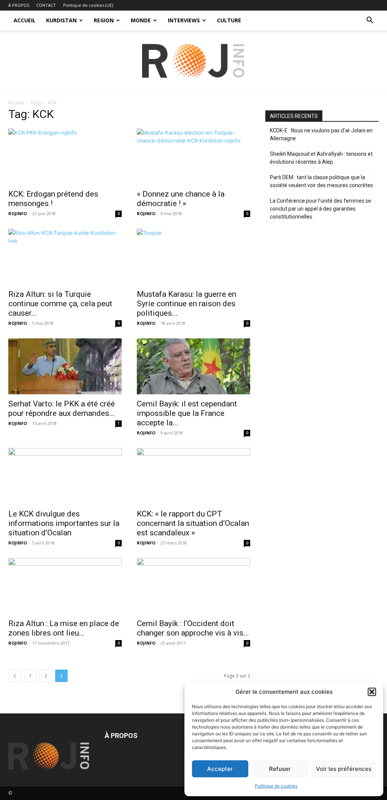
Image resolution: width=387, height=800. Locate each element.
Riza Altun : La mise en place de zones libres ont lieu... (63, 628)
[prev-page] (14, 676)
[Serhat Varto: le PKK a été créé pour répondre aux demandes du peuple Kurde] (65, 366)
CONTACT (46, 5)
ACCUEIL (25, 20)
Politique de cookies (276, 786)
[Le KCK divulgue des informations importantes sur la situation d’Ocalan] (65, 476)
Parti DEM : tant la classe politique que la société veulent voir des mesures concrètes (321, 181)
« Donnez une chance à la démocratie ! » (180, 198)
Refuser (280, 768)
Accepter (220, 768)
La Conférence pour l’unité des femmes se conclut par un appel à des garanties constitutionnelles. (320, 209)
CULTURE (229, 20)
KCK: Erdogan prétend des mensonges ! (53, 198)
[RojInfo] (193, 61)
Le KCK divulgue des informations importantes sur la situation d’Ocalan (63, 523)
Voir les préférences (344, 768)
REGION (104, 20)
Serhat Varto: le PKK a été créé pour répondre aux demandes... (61, 408)
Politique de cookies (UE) (88, 5)
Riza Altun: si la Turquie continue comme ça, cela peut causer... (60, 304)
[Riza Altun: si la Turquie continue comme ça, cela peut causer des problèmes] (65, 257)
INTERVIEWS (184, 20)
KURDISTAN (61, 20)
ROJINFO (17, 213)
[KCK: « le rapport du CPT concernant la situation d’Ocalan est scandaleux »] (193, 476)
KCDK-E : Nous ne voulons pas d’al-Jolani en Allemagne (321, 134)
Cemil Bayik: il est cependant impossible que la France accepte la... (187, 413)
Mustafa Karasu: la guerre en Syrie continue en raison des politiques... (186, 304)
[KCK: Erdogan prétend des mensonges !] (65, 156)
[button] (372, 692)
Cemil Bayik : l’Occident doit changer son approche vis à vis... (193, 628)
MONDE (141, 20)
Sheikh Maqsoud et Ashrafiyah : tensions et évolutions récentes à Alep (321, 158)
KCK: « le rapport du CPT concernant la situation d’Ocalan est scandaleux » (193, 523)
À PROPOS (18, 5)
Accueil (15, 102)
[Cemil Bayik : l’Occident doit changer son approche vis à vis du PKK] (193, 586)
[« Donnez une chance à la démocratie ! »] (193, 156)
